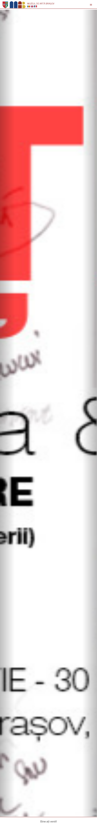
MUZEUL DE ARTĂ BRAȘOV (40, 3)
